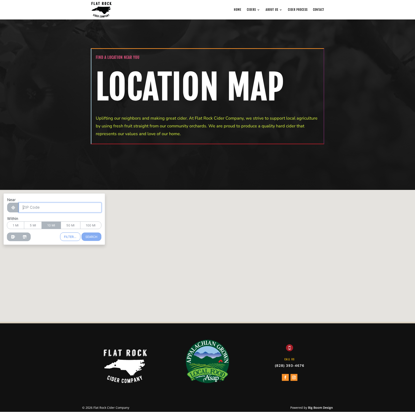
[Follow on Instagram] (293, 377)
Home (237, 9)
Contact (318, 9)
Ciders (251, 9)
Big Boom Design (320, 408)
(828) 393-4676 (289, 365)
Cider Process (298, 9)
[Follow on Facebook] (285, 377)
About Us (272, 9)
